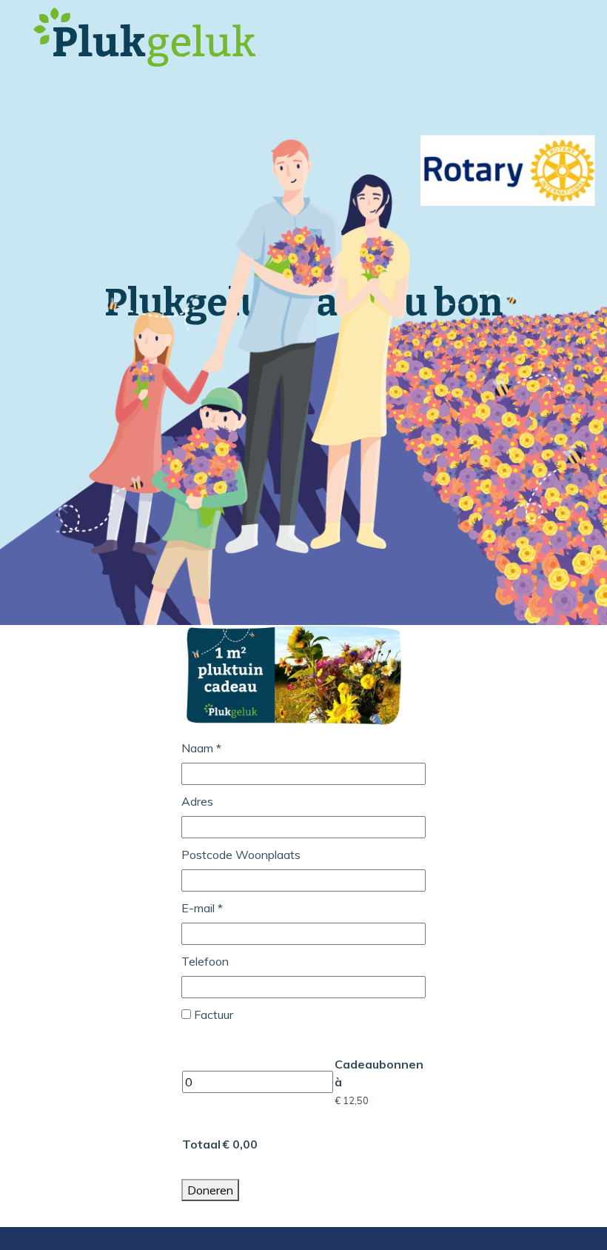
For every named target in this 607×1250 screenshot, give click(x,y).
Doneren (210, 1190)
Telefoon (205, 961)
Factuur (213, 1014)
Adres (197, 801)
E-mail (202, 907)
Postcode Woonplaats (241, 854)
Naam (201, 748)
